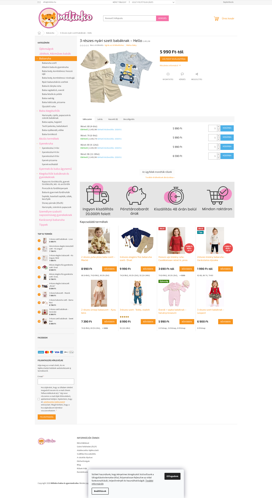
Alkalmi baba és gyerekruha (55, 67)
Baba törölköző (49, 134)
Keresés (162, 18)
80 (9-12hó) (104, 275)
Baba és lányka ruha (51, 86)
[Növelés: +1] (218, 126)
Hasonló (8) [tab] (113, 119)
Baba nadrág (48, 98)
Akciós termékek (49, 139)
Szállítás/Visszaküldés (86, 454)
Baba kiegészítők (49, 111)
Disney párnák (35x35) (52, 203)
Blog (79, 464)
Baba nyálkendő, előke (53, 130)
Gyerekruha (46, 143)
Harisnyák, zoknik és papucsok (56, 207)
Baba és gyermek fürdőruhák (56, 192)
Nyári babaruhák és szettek (55, 82)
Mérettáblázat (119, 2)
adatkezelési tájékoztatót (54, 402)
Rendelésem (82, 472)
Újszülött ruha (49, 106)
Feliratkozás (46, 417)
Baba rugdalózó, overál (53, 90)
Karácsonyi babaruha (52, 220)
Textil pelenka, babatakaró (55, 126)
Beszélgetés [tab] (129, 119)
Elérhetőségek (83, 461)
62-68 (199, 275)
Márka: (131, 45)
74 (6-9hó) (95, 275)
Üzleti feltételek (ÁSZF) (142, 2)
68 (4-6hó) (85, 275)
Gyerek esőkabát (50, 164)
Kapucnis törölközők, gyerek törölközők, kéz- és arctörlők (56, 183)
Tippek (43, 225)
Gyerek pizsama (49, 160)
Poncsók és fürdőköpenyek (55, 188)
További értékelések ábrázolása (159, 177)
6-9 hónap (181, 328)
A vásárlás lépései (85, 457)
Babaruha (45, 58)
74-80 (210, 275)
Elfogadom (172, 476)
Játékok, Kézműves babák (55, 54)
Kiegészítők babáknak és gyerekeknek (54, 175)
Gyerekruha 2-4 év (50, 148)
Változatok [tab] (87, 119)
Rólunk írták (82, 468)
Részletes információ (169, 65)
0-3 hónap (162, 328)
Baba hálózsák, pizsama (53, 102)
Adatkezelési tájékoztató (88, 450)
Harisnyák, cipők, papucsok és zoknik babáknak (56, 116)
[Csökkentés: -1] (218, 130)
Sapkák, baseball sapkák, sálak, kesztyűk (57, 197)
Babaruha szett (49, 63)
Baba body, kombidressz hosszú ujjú (57, 72)
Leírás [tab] (100, 119)
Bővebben (109, 269)
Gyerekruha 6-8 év (50, 156)
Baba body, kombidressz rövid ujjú (58, 77)
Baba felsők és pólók (52, 94)
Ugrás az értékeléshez (114, 45)
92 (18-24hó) (144, 275)
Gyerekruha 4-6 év (50, 152)
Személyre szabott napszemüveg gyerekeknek (55, 213)
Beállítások (100, 491)
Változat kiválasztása (173, 59)
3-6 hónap (172, 328)
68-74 (205, 275)
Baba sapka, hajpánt (52, 122)
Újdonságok (46, 49)
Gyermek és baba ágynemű (55, 169)
